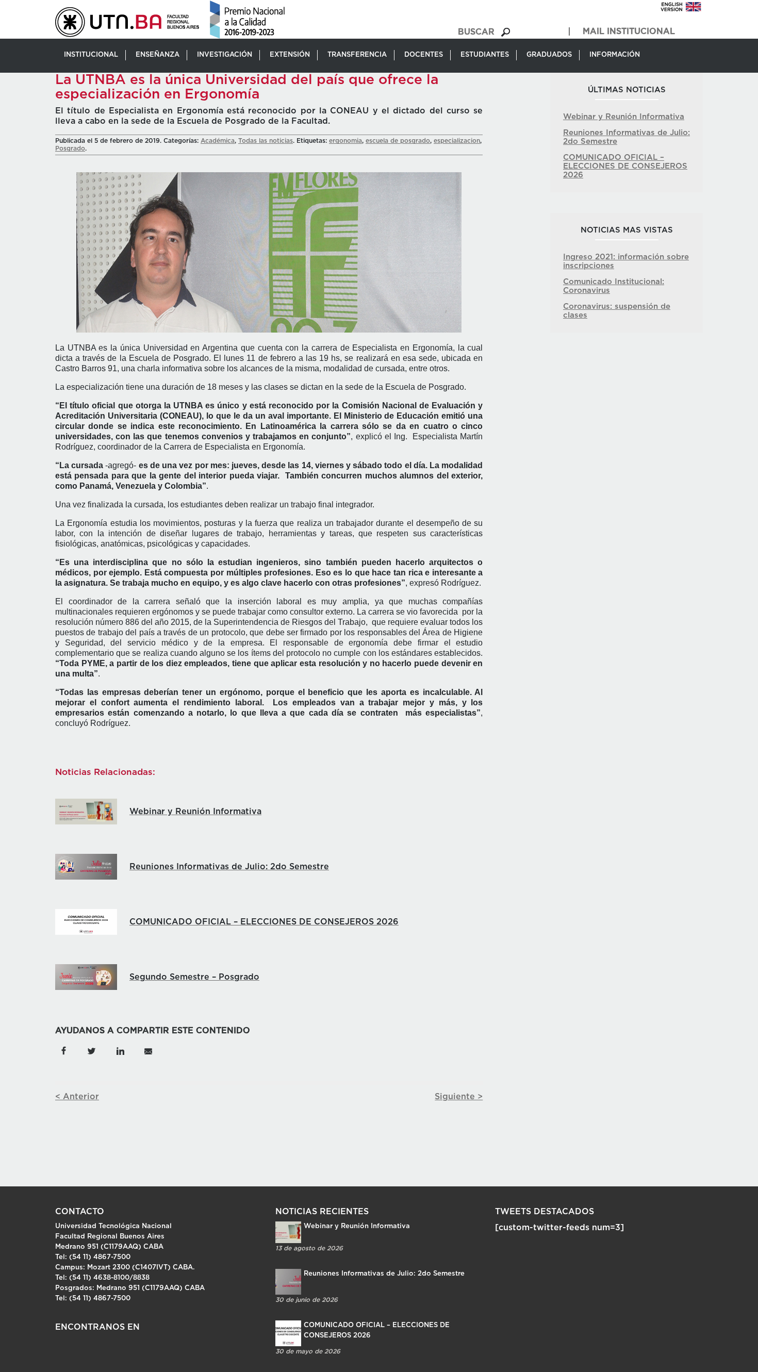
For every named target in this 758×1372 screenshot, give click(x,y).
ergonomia (345, 141)
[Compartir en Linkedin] (119, 1050)
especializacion (457, 141)
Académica (218, 141)
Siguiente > (459, 1097)
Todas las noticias (265, 141)
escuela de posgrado (398, 141)
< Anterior (77, 1097)
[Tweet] (92, 1050)
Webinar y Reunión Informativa (623, 117)
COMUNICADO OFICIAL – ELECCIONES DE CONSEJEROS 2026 (625, 166)
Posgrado (70, 148)
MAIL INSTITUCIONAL (629, 31)
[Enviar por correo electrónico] (147, 1050)
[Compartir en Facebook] (63, 1050)
